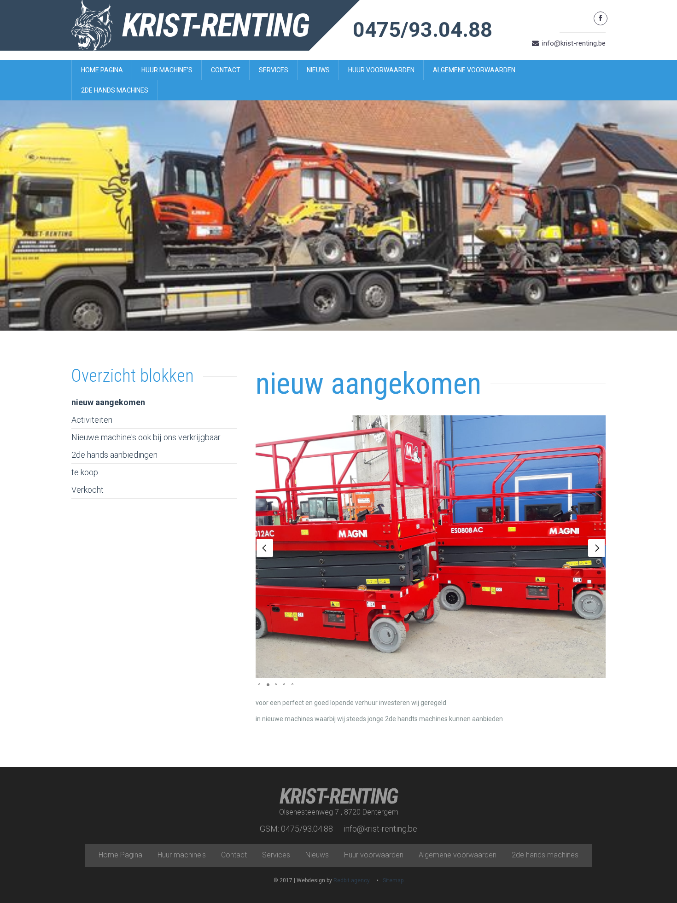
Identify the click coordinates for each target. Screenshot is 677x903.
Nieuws (318, 70)
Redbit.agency (351, 880)
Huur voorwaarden (381, 70)
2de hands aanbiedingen (114, 455)
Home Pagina (102, 70)
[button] (265, 548)
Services (273, 70)
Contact (225, 70)
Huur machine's (167, 70)
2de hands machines (114, 90)
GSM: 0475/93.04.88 (296, 828)
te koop (84, 472)
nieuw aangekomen (108, 402)
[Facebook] (600, 18)
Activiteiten (91, 420)
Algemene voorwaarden (474, 70)
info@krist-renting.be (574, 43)
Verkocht (87, 490)
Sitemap (393, 880)
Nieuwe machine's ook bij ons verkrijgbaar (146, 437)
